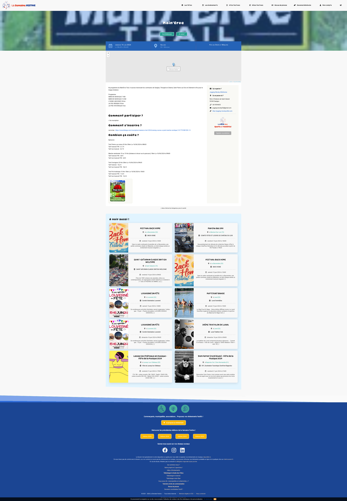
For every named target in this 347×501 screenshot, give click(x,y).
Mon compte (327, 5)
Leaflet (230, 81)
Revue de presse (280, 5)
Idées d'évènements (173, 470)
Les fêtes (188, 5)
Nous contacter (201, 493)
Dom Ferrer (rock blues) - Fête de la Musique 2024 (215, 357)
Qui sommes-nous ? (173, 465)
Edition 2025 (147, 436)
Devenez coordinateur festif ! (173, 489)
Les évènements (211, 5)
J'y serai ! (182, 34)
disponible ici (207, 457)
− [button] (108, 56)
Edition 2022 (199, 436)
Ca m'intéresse (167, 34)
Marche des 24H (215, 228)
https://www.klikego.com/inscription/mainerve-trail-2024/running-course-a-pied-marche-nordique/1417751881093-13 (153, 130)
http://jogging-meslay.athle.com (222, 111)
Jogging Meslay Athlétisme (218, 92)
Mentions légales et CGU (186, 493)
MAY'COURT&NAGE (216, 293)
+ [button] (108, 53)
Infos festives (234, 5)
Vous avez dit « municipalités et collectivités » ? (173, 481)
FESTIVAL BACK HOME (150, 228)
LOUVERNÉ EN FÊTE (150, 293)
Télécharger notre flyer (173, 478)
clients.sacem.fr (228, 459)
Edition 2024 (164, 436)
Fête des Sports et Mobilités (218, 45)
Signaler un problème (222, 133)
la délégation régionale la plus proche (186, 461)
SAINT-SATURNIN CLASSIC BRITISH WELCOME (150, 260)
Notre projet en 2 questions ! (174, 467)
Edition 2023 (182, 436)
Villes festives (257, 5)
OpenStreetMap (237, 81)
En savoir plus (208, 499)
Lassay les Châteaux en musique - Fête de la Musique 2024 (150, 357)
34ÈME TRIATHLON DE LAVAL (215, 324)
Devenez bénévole (304, 5)
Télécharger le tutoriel (173, 476)
